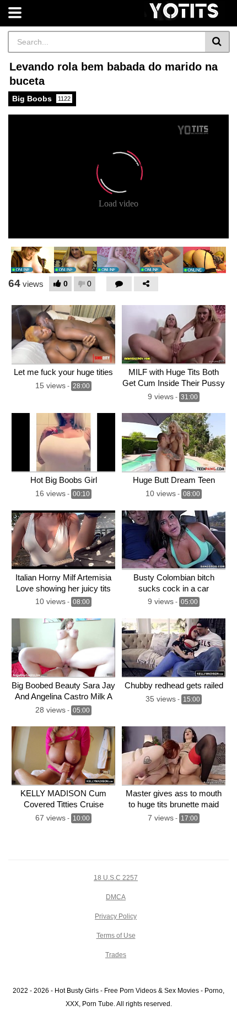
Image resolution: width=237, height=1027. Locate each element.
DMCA (116, 897)
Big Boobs (41, 98)
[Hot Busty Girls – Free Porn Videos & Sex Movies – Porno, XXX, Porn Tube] (185, 10)
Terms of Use (116, 935)
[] (217, 42)
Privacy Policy (116, 916)
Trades (115, 955)
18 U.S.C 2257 (116, 878)
